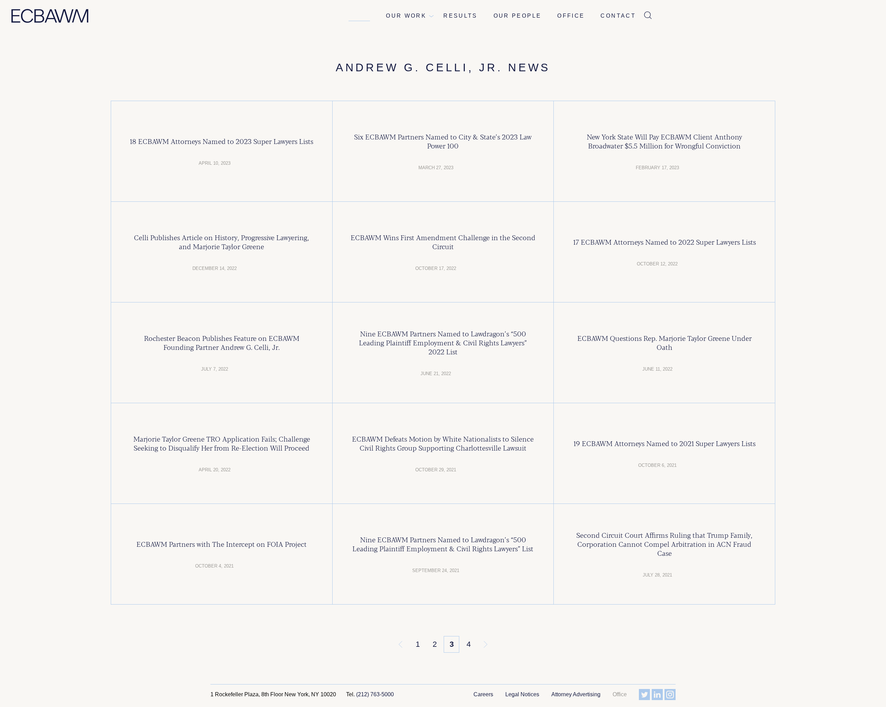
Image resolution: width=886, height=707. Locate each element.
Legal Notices (522, 694)
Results (460, 16)
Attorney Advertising (575, 694)
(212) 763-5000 (375, 694)
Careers (483, 694)
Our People (518, 16)
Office (571, 16)
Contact (618, 16)
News (359, 16)
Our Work (406, 16)
